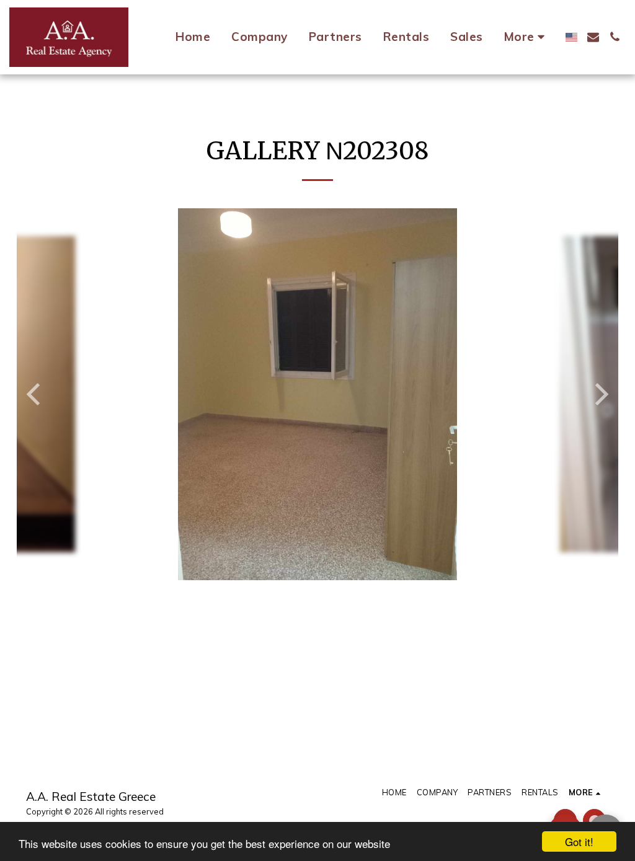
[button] (593, 37)
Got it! (579, 841)
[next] (599, 394)
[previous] (35, 394)
